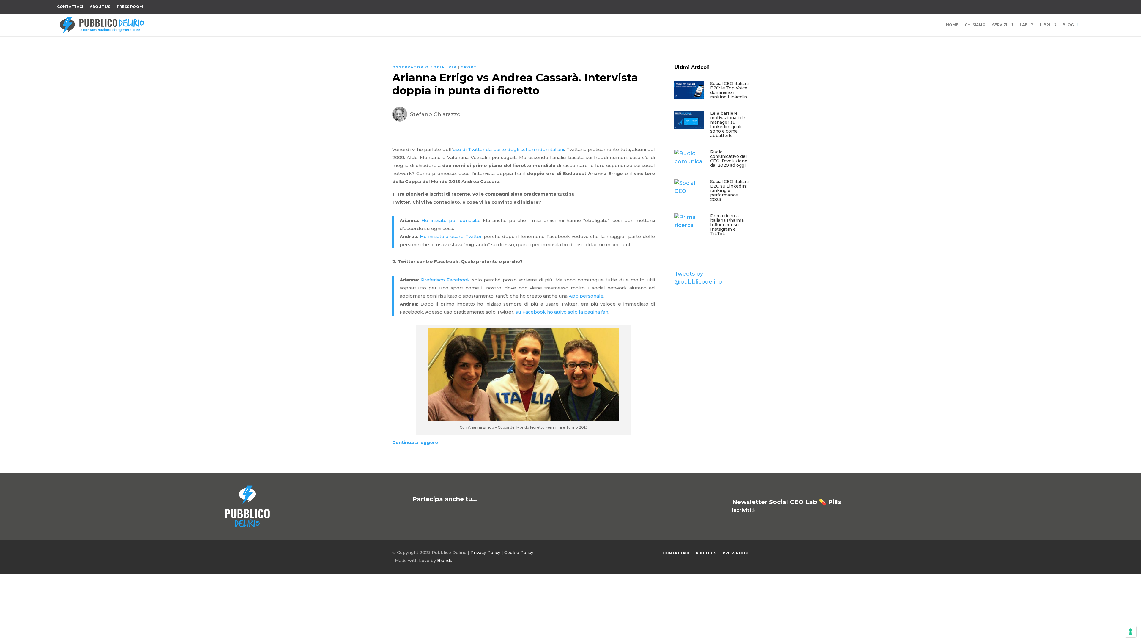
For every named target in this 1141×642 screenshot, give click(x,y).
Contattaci (70, 7)
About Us (100, 7)
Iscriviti (741, 510)
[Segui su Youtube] (1055, 5)
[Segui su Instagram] (1043, 5)
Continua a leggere (415, 442)
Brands (444, 560)
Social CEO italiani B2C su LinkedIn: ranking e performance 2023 (729, 190)
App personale (586, 296)
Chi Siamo (975, 25)
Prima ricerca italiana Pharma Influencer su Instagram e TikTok (727, 224)
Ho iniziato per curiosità (450, 220)
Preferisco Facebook (445, 280)
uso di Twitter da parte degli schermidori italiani (508, 149)
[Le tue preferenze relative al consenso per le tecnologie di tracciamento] (1130, 631)
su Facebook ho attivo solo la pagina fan (562, 312)
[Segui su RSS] (1079, 5)
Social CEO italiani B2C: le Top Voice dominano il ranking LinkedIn (729, 90)
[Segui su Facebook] (1020, 5)
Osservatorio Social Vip (424, 67)
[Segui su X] (1031, 5)
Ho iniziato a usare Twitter (451, 236)
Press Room (130, 7)
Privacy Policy (485, 552)
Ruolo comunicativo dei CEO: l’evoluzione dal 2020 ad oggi (728, 158)
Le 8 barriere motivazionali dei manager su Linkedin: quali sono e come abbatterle (728, 124)
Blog (1068, 25)
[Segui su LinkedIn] (1067, 5)
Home (952, 25)
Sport (469, 67)
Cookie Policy (518, 552)
